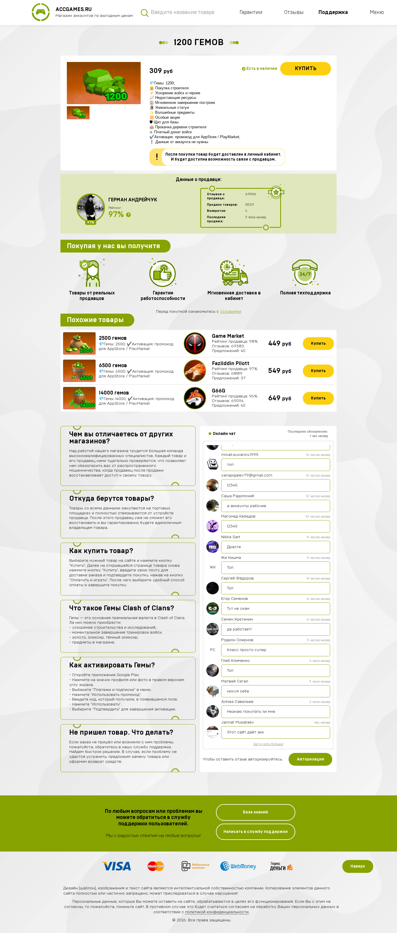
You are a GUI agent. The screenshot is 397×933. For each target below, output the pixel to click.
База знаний (255, 812)
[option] (104, 83)
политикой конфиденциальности (216, 912)
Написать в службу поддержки (255, 832)
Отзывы (294, 12)
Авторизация (310, 759)
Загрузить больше (268, 744)
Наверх (357, 866)
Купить (305, 68)
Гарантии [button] (250, 12)
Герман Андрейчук (132, 200)
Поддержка (333, 12)
